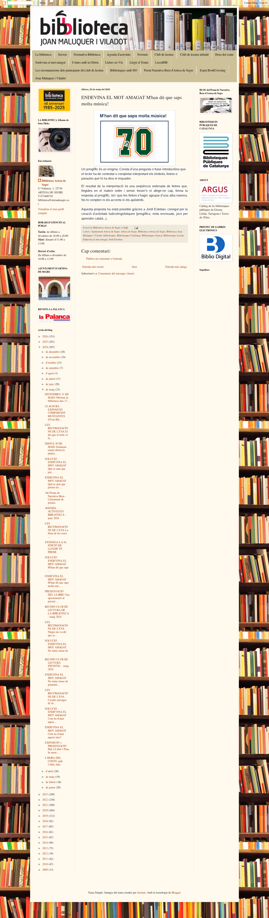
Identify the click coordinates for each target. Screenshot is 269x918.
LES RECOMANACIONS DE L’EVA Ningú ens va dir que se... (56, 628)
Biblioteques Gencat (152, 235)
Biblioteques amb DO (123, 70)
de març (50, 777)
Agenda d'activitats (119, 54)
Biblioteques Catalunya (129, 235)
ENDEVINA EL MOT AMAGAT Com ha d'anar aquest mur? (55, 732)
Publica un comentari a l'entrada (104, 258)
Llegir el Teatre (139, 62)
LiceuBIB (161, 62)
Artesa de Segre (129, 231)
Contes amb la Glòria (85, 62)
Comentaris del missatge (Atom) (116, 273)
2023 (45, 794)
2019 (45, 816)
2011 (45, 859)
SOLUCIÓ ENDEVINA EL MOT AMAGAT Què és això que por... (56, 465)
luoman (141, 892)
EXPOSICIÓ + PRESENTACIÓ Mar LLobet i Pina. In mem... (57, 747)
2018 (45, 821)
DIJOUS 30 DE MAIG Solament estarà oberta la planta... (55, 448)
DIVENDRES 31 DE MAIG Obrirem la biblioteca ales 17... (57, 397)
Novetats (142, 54)
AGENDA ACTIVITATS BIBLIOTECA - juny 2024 (55, 513)
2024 (45, 347)
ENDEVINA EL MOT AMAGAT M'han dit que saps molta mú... (57, 581)
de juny (50, 384)
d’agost (50, 373)
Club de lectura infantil (194, 54)
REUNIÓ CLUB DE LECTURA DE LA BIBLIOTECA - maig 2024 (57, 611)
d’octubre (51, 362)
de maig (50, 389)
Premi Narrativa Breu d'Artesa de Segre (168, 70)
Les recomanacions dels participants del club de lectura (69, 70)
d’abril (50, 771)
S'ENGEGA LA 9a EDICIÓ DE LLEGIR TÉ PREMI (55, 547)
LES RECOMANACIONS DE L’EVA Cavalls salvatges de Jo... (56, 696)
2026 (45, 336)
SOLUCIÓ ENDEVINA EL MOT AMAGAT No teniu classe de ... (56, 647)
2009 (45, 869)
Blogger (176, 892)
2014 (45, 842)
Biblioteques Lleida (174, 235)
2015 (45, 837)
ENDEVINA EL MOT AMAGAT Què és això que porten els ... (55, 482)
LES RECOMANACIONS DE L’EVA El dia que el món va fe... (56, 431)
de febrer (51, 782)
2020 (45, 810)
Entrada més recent (93, 267)
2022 (45, 799)
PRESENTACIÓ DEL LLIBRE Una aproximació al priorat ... (57, 596)
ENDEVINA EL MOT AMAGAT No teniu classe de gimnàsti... (56, 679)
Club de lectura (164, 54)
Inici (134, 267)
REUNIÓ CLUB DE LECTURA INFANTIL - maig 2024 (57, 664)
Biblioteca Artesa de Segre (151, 231)
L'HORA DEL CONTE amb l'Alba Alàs (54, 761)
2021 (45, 805)
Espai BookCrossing (212, 70)
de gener (51, 787)
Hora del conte (224, 54)
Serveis (62, 54)
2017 (45, 826)
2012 (45, 853)
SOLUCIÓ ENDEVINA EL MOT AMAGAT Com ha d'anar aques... (56, 715)
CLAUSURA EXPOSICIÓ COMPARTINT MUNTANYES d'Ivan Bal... (55, 412)
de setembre (53, 368)
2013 (45, 848)
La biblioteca (43, 54)
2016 (45, 832)
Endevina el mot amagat (50, 62)
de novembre (53, 357)
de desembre (53, 352)
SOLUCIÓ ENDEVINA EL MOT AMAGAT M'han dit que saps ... (57, 563)
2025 (45, 341)
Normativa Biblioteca (87, 54)
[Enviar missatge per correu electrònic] (136, 227)
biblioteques (109, 235)
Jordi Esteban (115, 239)
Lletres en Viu (114, 62)
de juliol (51, 379)
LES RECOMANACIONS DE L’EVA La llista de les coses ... (56, 529)
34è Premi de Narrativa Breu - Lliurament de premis (55, 497)
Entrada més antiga (176, 267)
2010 (45, 864)
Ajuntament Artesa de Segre (105, 231)
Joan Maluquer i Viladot (50, 78)
